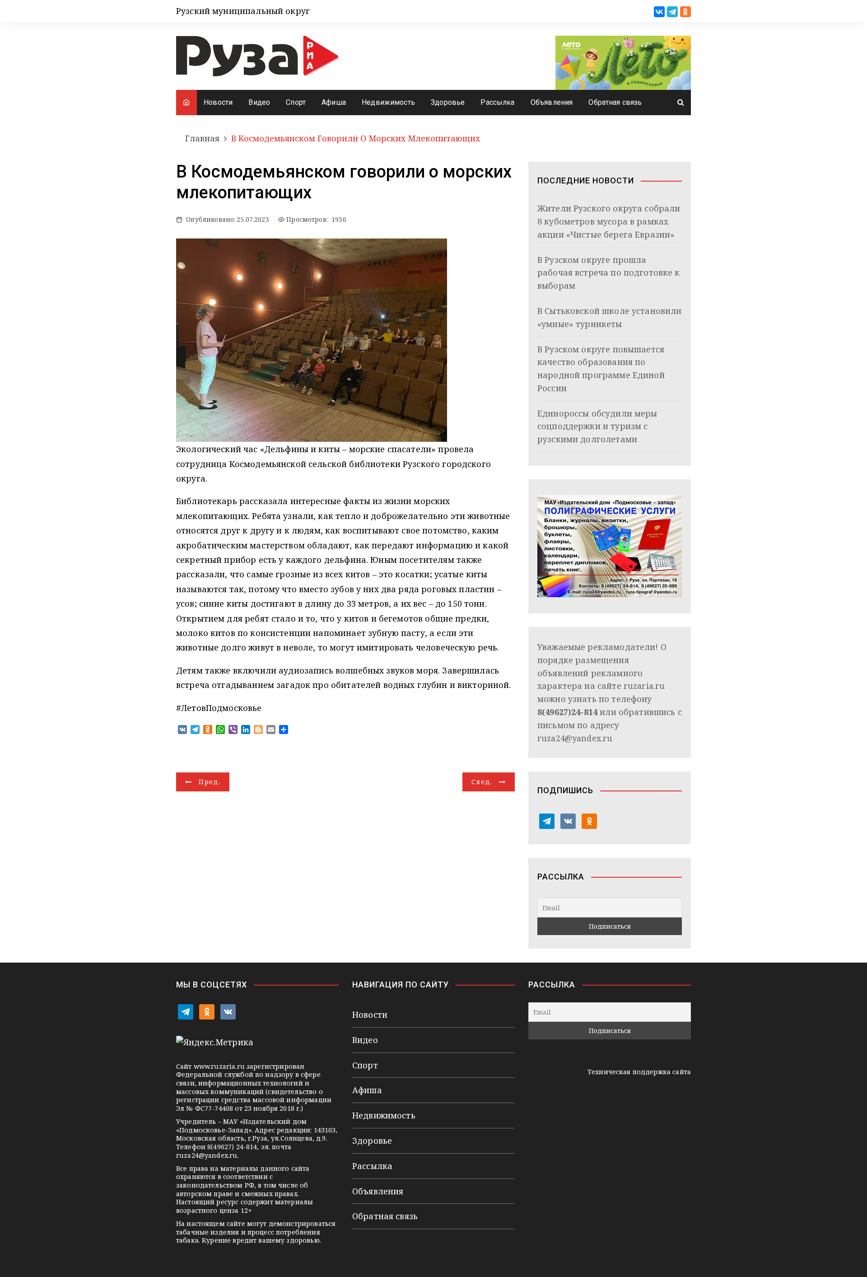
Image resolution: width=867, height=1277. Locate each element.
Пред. (209, 781)
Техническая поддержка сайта (639, 1071)
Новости (218, 102)
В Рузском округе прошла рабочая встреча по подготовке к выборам (608, 272)
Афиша (334, 102)
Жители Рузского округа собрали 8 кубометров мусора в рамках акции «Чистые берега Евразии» (609, 221)
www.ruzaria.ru (219, 1066)
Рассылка (497, 102)
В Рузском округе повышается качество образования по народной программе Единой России (601, 368)
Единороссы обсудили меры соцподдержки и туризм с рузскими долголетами (597, 426)
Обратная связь (615, 102)
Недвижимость (388, 102)
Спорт (296, 102)
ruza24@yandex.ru (574, 738)
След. (481, 781)
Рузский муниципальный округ (243, 10)
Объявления (552, 102)
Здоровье (448, 102)
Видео (259, 102)
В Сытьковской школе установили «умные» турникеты (609, 317)
